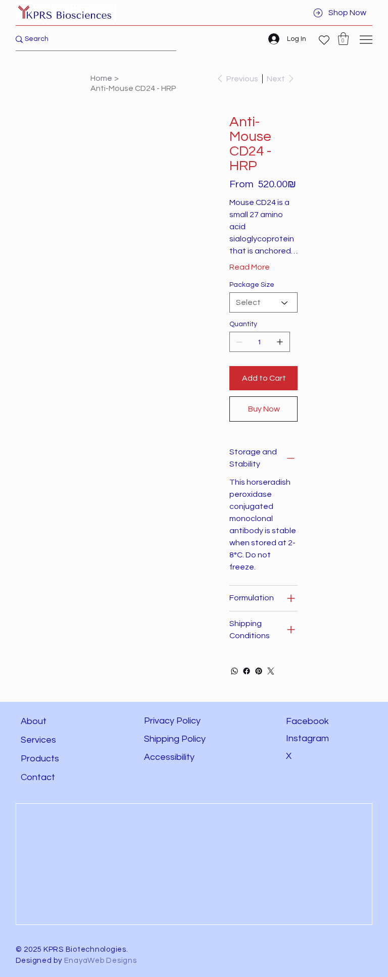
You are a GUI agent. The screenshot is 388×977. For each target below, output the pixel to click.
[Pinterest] (259, 671)
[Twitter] (271, 671)
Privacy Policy (172, 721)
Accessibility (170, 757)
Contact (38, 777)
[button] (343, 38)
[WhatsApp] (234, 671)
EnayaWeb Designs (100, 960)
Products (40, 758)
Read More (249, 267)
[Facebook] (246, 671)
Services (38, 740)
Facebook (307, 721)
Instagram (307, 738)
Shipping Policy (175, 739)
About (33, 721)
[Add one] (280, 342)
